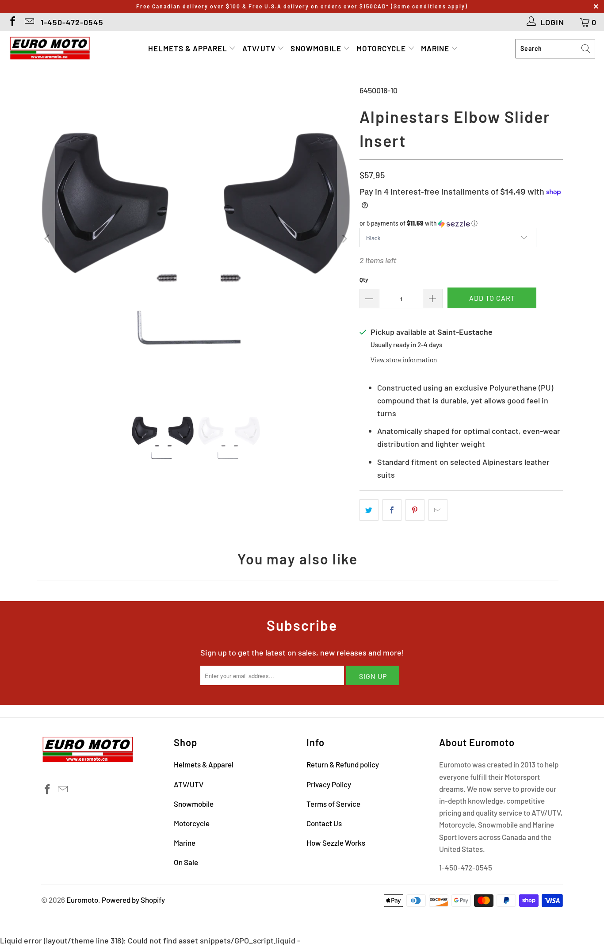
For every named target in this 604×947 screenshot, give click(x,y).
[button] (461, 223)
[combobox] (555, 48)
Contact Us (324, 823)
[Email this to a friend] (437, 510)
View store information (404, 360)
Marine (436, 48)
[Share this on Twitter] (368, 510)
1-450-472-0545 (72, 22)
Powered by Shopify (133, 899)
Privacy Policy (328, 784)
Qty (363, 279)
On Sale (186, 862)
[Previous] (48, 239)
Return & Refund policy (342, 764)
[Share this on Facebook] (391, 510)
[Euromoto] (50, 48)
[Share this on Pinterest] (414, 510)
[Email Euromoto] (28, 22)
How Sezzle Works (335, 842)
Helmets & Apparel (188, 48)
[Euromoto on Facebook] (12, 22)
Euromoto (82, 899)
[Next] (344, 239)
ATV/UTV (259, 48)
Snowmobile (317, 48)
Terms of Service (333, 803)
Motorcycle (382, 48)
